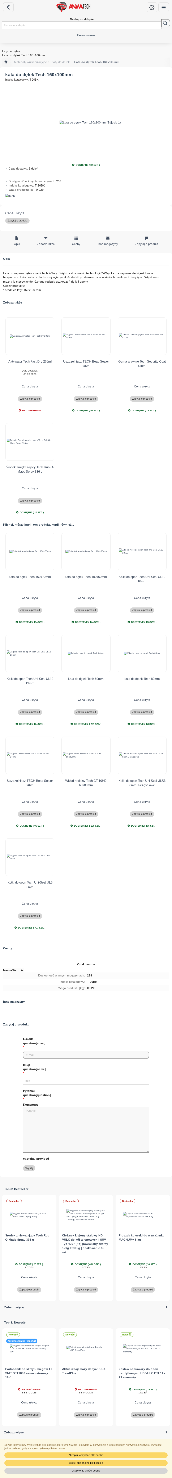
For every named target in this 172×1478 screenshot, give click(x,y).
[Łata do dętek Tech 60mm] (85, 653)
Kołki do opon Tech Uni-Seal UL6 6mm (30, 885)
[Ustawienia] (152, 7)
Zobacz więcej (14, 1307)
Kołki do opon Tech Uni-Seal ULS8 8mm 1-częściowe (142, 783)
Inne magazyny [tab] (108, 244)
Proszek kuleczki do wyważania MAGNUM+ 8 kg (141, 1237)
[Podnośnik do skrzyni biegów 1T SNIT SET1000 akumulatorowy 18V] (29, 1348)
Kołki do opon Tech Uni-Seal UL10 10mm (142, 579)
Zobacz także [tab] (46, 244)
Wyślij (29, 1168)
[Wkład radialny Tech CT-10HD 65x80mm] (85, 755)
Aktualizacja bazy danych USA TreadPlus (83, 1371)
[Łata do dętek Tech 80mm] (142, 653)
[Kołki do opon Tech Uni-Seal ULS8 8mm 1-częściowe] (142, 755)
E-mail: (34, 1041)
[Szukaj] (165, 23)
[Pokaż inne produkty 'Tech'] (86, 196)
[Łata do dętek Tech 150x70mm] (29, 551)
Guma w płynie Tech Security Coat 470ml (142, 364)
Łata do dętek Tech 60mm (86, 678)
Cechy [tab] (76, 244)
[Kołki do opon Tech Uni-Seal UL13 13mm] (29, 653)
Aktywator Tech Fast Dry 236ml (30, 361)
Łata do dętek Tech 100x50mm (86, 577)
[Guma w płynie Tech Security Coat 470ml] (142, 336)
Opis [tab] (17, 244)
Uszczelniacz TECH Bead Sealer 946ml (86, 364)
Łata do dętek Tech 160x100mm (96, 62)
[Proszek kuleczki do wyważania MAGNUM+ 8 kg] (143, 1215)
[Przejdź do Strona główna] (5, 62)
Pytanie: (37, 1093)
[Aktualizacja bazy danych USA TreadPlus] (86, 1348)
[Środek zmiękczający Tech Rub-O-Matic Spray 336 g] (29, 442)
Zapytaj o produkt (17, 220)
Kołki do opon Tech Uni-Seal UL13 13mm (30, 681)
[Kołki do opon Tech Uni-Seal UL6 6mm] (29, 857)
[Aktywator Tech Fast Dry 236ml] (29, 336)
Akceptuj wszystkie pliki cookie (86, 1455)
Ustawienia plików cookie (86, 1470)
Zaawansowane (86, 35)
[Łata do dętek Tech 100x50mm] (85, 551)
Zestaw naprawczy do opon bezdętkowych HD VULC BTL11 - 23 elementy (142, 1373)
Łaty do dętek (61, 62)
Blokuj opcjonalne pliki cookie (86, 1462)
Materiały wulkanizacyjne (30, 62)
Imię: (34, 1067)
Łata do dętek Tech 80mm (142, 678)
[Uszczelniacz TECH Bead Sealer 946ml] (85, 336)
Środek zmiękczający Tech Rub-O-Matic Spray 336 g (30, 469)
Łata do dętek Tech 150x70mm (30, 577)
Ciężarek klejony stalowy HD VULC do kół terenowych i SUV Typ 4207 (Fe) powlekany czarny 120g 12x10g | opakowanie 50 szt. (85, 1244)
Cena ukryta (14, 213)
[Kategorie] (163, 7)
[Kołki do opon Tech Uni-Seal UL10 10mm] (142, 551)
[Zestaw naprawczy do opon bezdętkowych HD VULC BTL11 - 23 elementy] (143, 1348)
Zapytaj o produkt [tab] (146, 244)
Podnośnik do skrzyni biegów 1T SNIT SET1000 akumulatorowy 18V (28, 1373)
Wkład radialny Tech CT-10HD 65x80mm (86, 783)
